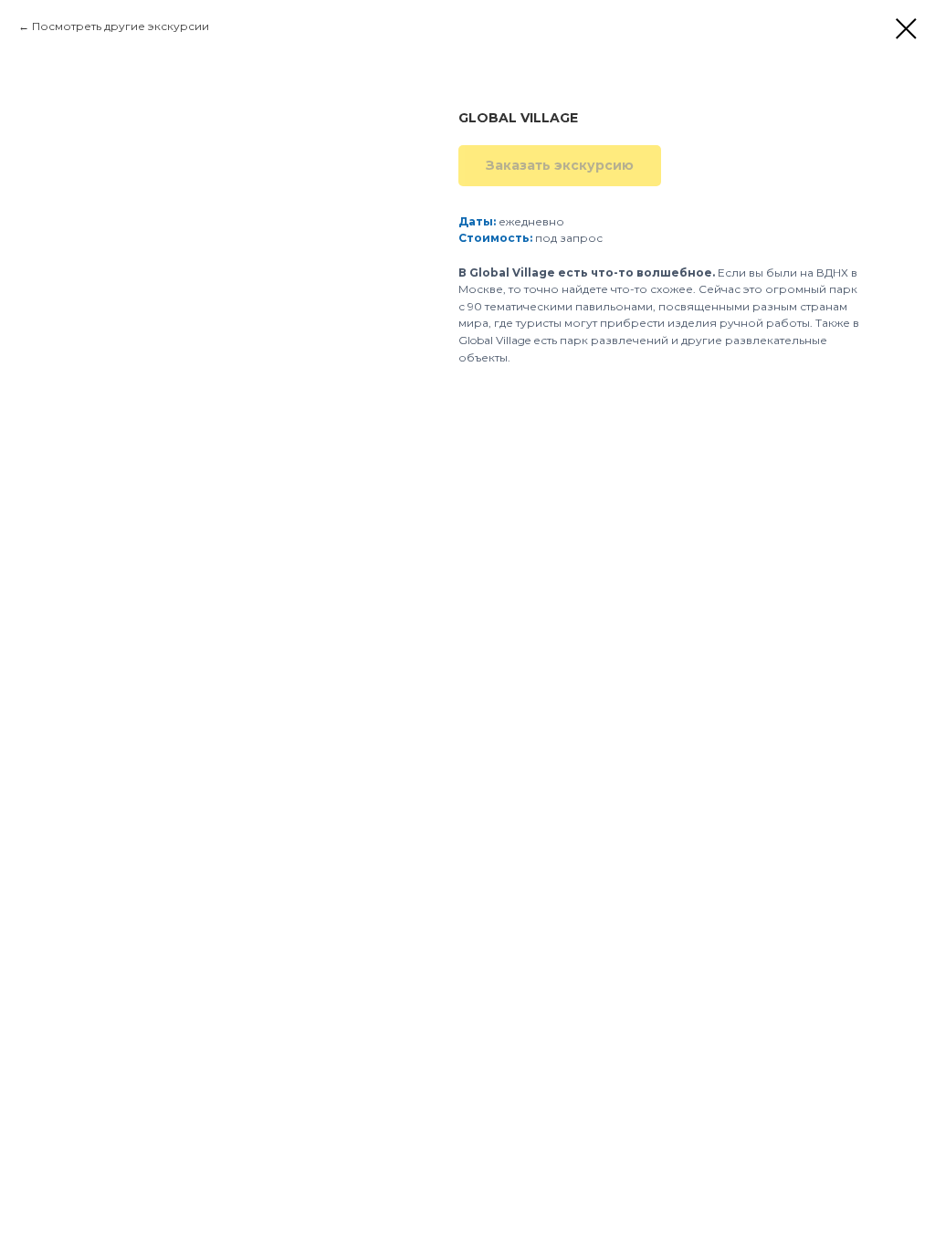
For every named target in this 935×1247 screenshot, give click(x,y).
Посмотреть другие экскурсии (120, 26)
